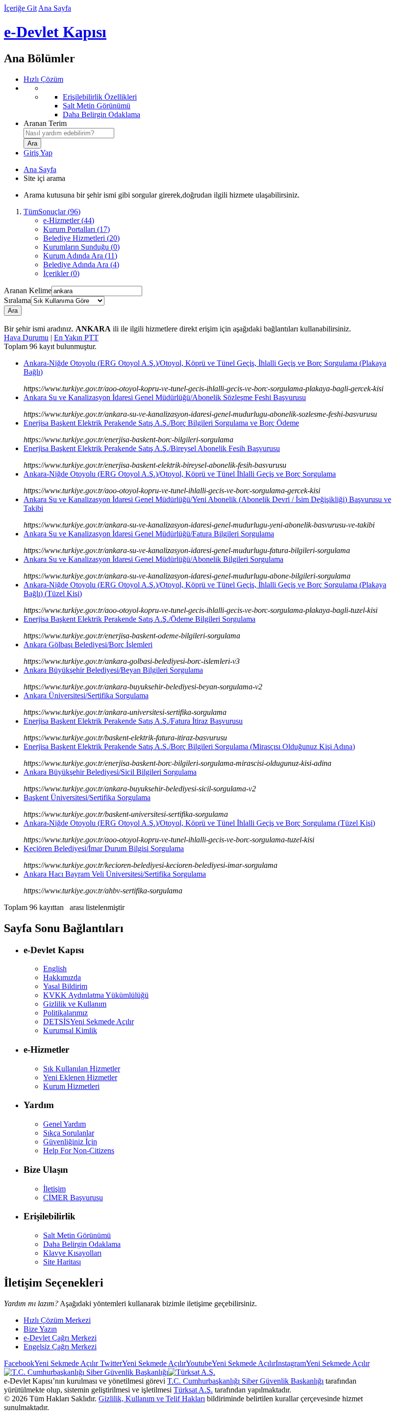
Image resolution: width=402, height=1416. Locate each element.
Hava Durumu (26, 337)
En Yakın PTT (76, 337)
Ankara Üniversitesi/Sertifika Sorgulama (86, 695)
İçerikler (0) (61, 273)
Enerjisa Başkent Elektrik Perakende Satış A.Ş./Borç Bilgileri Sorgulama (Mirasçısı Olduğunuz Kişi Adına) (189, 746)
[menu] (211, 101)
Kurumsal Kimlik (70, 1030)
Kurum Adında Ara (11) (80, 256)
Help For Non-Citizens (78, 1150)
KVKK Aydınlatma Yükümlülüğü (96, 995)
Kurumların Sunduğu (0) (81, 247)
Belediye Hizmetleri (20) (81, 238)
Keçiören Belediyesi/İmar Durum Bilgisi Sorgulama (104, 848)
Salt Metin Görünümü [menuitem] (96, 105)
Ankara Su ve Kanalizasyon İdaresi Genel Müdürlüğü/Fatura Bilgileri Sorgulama (149, 534)
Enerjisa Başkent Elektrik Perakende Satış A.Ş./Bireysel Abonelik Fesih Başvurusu (152, 448)
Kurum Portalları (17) (76, 229)
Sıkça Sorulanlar (68, 1133)
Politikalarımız (65, 1013)
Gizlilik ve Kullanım (74, 1004)
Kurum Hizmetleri (71, 1086)
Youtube (231, 1363)
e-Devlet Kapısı (55, 32)
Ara (13, 310)
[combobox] (69, 133)
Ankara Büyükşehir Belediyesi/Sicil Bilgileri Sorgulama (110, 772)
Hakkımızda (62, 977)
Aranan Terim (45, 123)
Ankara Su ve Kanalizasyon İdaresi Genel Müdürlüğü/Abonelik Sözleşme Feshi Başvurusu (165, 397)
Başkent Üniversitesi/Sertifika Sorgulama (87, 797)
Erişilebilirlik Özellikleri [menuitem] (100, 97)
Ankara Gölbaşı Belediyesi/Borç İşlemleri (88, 644)
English (55, 968)
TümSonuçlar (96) (52, 211)
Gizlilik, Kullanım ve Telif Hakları (152, 1398)
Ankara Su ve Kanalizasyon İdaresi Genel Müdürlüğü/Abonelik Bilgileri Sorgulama (153, 559)
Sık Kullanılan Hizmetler (81, 1068)
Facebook (51, 1363)
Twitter (142, 1363)
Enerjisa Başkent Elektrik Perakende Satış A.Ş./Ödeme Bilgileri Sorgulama (139, 619)
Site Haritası (62, 1262)
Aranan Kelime (27, 290)
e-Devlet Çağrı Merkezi (60, 1338)
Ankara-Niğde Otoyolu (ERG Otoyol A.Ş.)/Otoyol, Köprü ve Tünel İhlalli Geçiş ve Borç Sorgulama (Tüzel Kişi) (199, 823)
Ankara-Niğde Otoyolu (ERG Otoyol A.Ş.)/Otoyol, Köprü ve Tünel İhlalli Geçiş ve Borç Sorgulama (180, 474)
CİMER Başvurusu (73, 1197)
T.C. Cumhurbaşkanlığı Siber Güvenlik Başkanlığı (245, 1381)
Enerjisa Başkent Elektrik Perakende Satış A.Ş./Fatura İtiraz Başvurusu (133, 721)
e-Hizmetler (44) (68, 220)
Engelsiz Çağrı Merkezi (60, 1346)
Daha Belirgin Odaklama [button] (82, 1244)
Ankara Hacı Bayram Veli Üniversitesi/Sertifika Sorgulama (115, 874)
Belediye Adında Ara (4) (81, 264)
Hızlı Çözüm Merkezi (57, 1320)
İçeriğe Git (20, 8)
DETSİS (88, 1021)
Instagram (323, 1363)
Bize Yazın (40, 1329)
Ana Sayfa (54, 8)
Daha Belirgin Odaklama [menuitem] (101, 114)
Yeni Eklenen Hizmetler (80, 1077)
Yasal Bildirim (65, 986)
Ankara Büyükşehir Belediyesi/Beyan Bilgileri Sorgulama (113, 670)
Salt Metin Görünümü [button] (77, 1235)
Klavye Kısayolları (72, 1253)
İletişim (54, 1189)
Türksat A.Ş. (193, 1390)
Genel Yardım (64, 1124)
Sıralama (17, 300)
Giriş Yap (38, 153)
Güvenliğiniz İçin (70, 1142)
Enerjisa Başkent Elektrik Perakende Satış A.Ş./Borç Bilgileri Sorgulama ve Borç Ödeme (161, 423)
